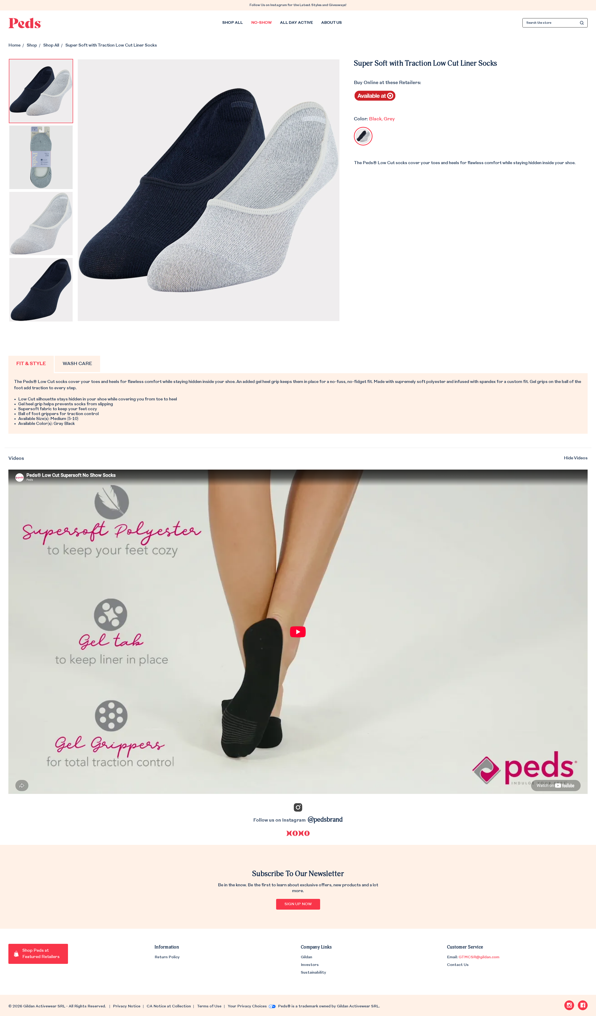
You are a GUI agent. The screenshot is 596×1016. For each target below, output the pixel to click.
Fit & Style (31, 364)
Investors (310, 965)
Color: (374, 119)
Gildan (306, 957)
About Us (331, 23)
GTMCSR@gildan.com (479, 957)
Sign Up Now (298, 904)
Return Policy (167, 957)
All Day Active (296, 23)
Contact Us (458, 965)
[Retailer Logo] (375, 95)
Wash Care (77, 364)
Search (581, 23)
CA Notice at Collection (169, 1006)
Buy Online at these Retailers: (387, 83)
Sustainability (313, 973)
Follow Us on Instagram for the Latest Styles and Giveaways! (298, 5)
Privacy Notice (126, 1006)
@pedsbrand (325, 820)
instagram (569, 1005)
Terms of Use (209, 1006)
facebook (582, 1005)
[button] (298, 459)
